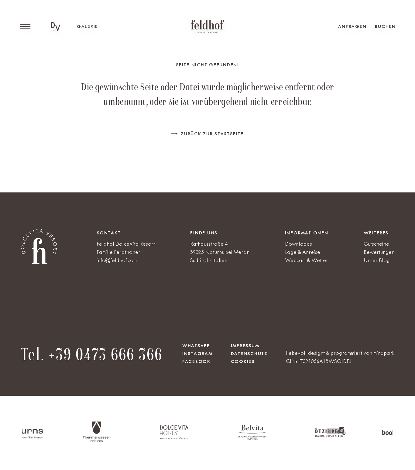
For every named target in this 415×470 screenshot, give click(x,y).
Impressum (245, 345)
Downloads (298, 243)
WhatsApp (196, 345)
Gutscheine (376, 243)
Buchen (385, 26)
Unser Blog (377, 260)
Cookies (243, 361)
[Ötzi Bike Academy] (317, 436)
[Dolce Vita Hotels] (55, 26)
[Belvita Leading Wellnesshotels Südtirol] (240, 438)
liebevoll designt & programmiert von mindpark (340, 353)
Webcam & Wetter (306, 260)
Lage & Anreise (302, 252)
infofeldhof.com (117, 260)
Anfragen (352, 26)
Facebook (196, 361)
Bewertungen (379, 252)
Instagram (197, 353)
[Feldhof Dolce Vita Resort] (207, 26)
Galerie (87, 26)
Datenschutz (249, 353)
